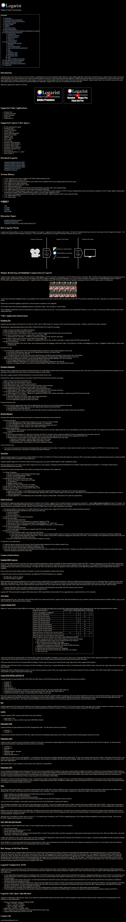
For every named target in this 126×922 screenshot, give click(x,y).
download (4, 372)
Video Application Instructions (13, 32)
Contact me (119, 599)
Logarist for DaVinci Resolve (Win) (14, 165)
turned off (87, 509)
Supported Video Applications (13, 20)
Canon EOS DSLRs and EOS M (17, 48)
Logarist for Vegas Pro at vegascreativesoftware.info (20, 223)
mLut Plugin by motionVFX (79, 503)
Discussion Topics (9, 28)
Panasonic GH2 (12, 52)
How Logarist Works (10, 29)
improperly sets (45, 670)
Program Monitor (53, 357)
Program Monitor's (44, 361)
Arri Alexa (11, 45)
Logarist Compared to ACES (13, 62)
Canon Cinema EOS (14, 46)
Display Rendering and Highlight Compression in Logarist (21, 31)
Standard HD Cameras (15, 43)
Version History (9, 24)
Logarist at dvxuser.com (11, 222)
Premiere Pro (12, 34)
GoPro (10, 51)
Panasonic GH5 (12, 55)
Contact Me (7, 65)
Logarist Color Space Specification (14, 63)
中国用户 (7, 26)
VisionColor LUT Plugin (42, 461)
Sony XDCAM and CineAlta (16, 59)
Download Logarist (10, 23)
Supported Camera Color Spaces (14, 21)
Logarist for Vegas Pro (11, 170)
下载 (5, 206)
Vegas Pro (11, 38)
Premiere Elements (13, 35)
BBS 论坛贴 (7, 211)
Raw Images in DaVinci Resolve (14, 60)
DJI (9, 49)
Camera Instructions (10, 42)
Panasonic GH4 (12, 54)
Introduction (7, 18)
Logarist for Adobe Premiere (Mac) (14, 163)
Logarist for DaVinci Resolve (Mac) (14, 166)
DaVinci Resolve (13, 37)
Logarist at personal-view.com (13, 220)
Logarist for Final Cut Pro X (12, 168)
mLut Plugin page (37, 504)
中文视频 (7, 209)
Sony (9, 57)
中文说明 (7, 207)
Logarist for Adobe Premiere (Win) (14, 162)
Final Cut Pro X (12, 40)
